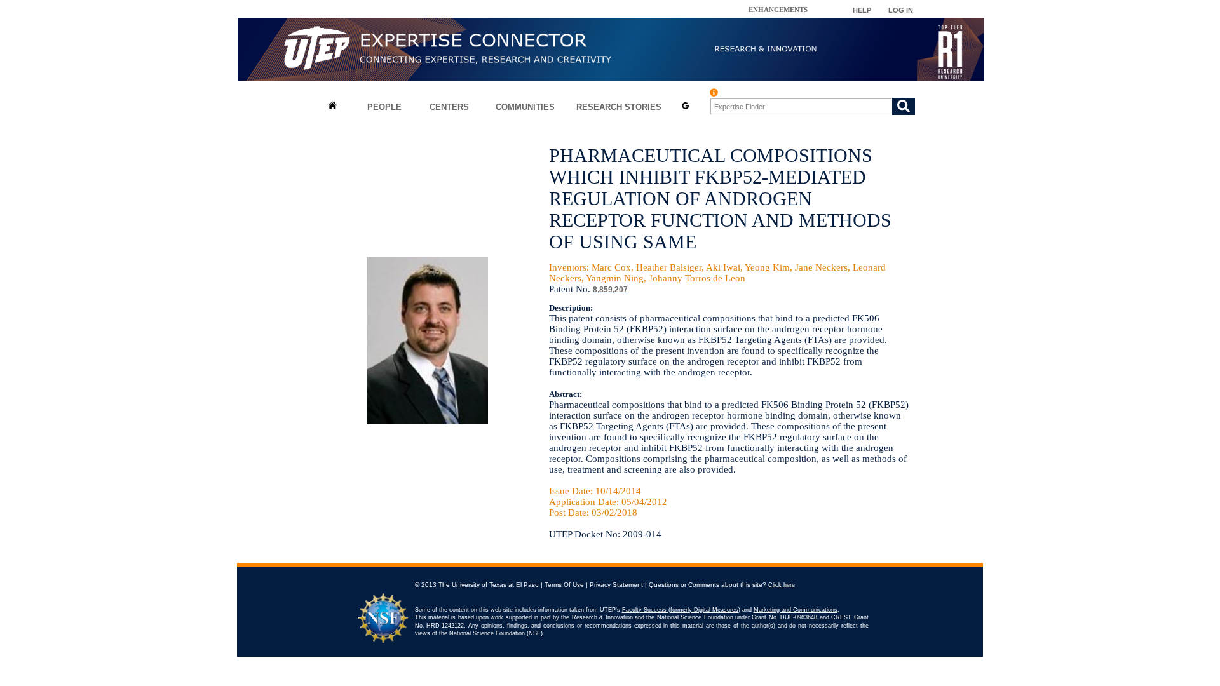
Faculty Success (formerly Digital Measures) (681, 610)
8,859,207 (610, 289)
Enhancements (778, 9)
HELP (862, 10)
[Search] (903, 106)
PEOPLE (384, 107)
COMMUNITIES (525, 107)
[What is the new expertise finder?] (714, 92)
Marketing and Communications (795, 610)
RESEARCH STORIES (618, 107)
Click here (781, 585)
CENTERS (449, 107)
